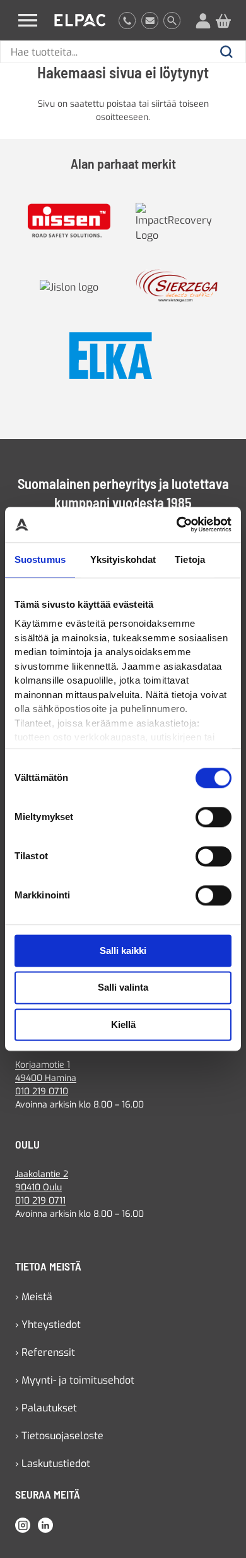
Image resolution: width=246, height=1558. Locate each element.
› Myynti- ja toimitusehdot (74, 1380)
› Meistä (33, 1296)
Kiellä (123, 1024)
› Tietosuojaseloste (59, 1435)
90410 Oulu (38, 1187)
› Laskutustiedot (52, 1463)
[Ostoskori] (223, 20)
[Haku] (171, 20)
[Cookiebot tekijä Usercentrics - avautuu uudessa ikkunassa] (176, 524)
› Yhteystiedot (48, 1324)
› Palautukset (46, 1408)
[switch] (213, 817)
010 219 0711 (40, 1201)
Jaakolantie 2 (41, 1174)
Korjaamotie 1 (42, 1065)
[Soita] (127, 20)
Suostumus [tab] (40, 559)
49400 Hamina (45, 1078)
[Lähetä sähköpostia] (149, 20)
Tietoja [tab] (190, 559)
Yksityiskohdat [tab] (123, 559)
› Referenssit (45, 1352)
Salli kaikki (123, 950)
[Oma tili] (203, 20)
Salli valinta (123, 987)
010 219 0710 (41, 1091)
